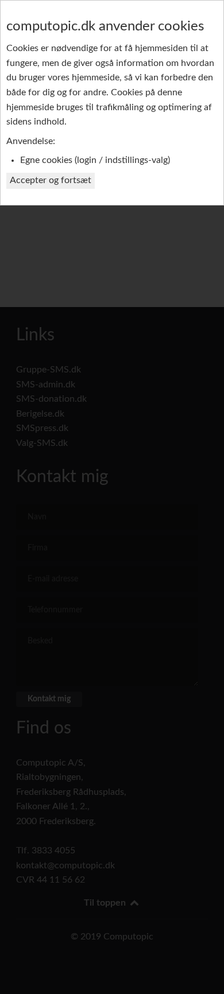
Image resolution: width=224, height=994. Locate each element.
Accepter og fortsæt (50, 180)
